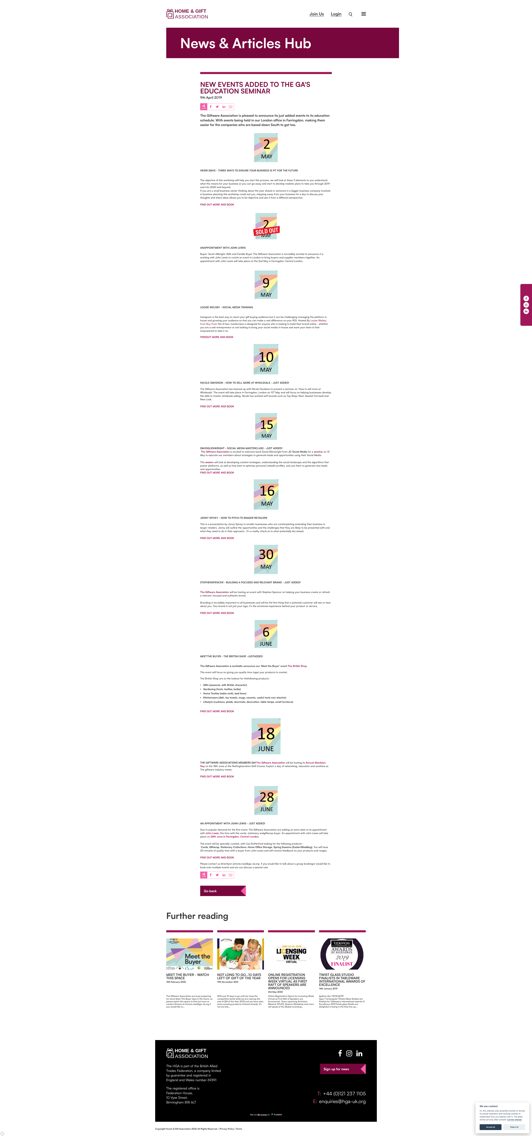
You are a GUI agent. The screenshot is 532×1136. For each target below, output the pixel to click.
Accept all (490, 1127)
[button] (363, 13)
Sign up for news (336, 1069)
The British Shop (298, 665)
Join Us (317, 13)
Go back (210, 891)
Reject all (514, 1127)
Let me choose (514, 1120)
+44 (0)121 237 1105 (344, 1093)
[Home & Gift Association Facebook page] (340, 1053)
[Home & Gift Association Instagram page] (349, 1053)
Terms (239, 1128)
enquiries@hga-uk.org (342, 1101)
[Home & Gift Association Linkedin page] (359, 1053)
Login (336, 13)
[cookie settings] (2, 1133)
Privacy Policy (227, 1128)
